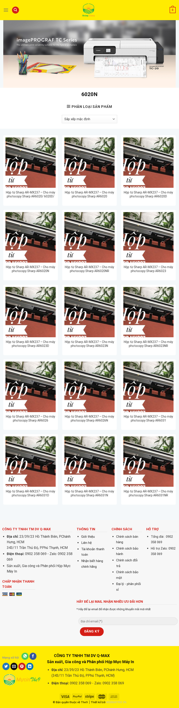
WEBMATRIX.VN (116, 702)
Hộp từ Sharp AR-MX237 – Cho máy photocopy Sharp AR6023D (30, 344)
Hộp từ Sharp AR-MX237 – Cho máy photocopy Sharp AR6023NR (148, 344)
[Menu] (6, 10)
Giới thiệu (88, 537)
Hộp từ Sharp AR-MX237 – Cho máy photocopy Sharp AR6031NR (148, 493)
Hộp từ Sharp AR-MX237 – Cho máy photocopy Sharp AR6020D (148, 194)
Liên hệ (86, 543)
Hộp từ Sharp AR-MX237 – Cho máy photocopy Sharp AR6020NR (89, 269)
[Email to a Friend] (14, 666)
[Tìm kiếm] (15, 10)
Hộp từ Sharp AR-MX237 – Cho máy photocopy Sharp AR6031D (30, 493)
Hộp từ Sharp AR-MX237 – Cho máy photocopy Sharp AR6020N (30, 269)
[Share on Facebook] (33, 656)
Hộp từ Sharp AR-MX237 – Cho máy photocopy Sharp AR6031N (89, 493)
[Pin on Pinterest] (22, 666)
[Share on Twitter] (6, 666)
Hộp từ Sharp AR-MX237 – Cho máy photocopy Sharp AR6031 (148, 418)
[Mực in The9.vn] (89, 10)
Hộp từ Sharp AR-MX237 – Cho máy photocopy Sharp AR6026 (30, 418)
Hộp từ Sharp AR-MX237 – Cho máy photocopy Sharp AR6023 (148, 269)
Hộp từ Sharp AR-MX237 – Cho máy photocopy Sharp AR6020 (89, 194)
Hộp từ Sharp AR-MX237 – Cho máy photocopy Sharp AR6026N (89, 418)
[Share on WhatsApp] (25, 656)
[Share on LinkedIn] (29, 666)
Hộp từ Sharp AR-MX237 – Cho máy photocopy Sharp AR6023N (89, 344)
